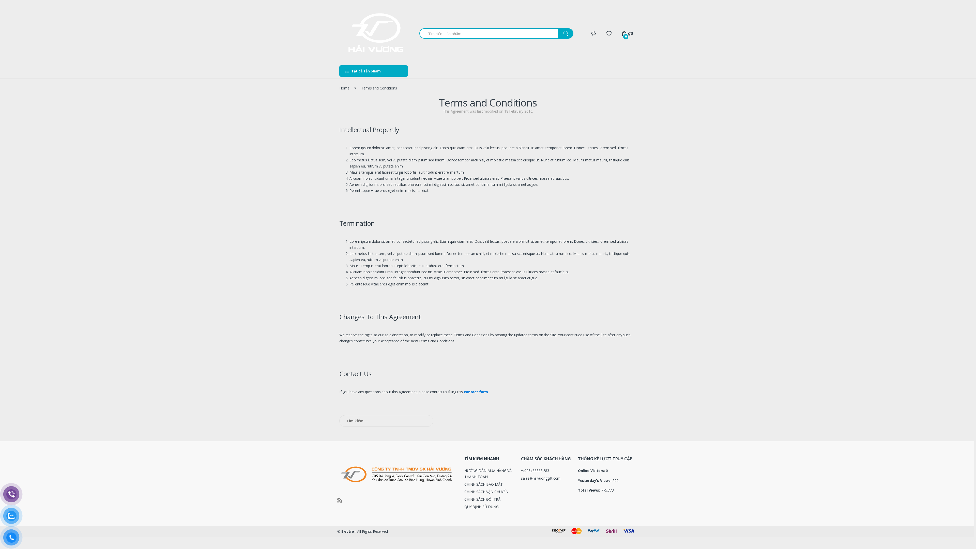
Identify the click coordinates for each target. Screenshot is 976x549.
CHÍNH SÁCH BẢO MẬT (483, 484)
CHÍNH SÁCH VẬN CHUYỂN (486, 491)
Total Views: (589, 490)
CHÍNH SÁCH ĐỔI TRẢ (482, 499)
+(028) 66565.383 (535, 470)
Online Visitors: (592, 470)
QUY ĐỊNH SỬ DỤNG (481, 506)
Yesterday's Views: (595, 480)
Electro (347, 531)
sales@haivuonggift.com (540, 478)
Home (344, 88)
